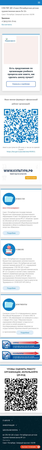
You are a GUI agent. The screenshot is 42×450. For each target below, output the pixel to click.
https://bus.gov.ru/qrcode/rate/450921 (21, 151)
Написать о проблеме (21, 84)
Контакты (6, 440)
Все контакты (7, 24)
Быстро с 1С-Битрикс (29, 447)
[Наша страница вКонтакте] (4, 445)
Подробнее (11, 233)
